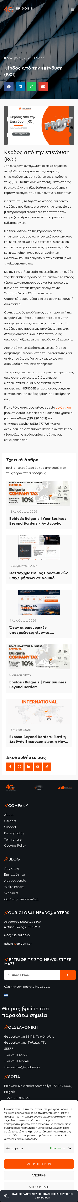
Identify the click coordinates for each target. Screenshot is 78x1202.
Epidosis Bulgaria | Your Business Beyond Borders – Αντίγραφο (37, 521)
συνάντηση (63, 407)
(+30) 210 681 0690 (17, 935)
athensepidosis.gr (18, 943)
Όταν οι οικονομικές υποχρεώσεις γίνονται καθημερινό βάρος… (30, 630)
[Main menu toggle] (72, 9)
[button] (9, 86)
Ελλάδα (39, 58)
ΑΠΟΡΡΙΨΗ (39, 1175)
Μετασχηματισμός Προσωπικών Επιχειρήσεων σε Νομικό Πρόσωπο (38, 575)
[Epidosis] (18, 9)
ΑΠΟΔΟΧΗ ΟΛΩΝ (39, 1164)
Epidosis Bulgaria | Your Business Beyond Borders (37, 684)
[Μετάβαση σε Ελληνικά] (6, 995)
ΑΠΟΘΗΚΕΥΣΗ (39, 1187)
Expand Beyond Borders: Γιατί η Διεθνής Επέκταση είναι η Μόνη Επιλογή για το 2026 (38, 739)
